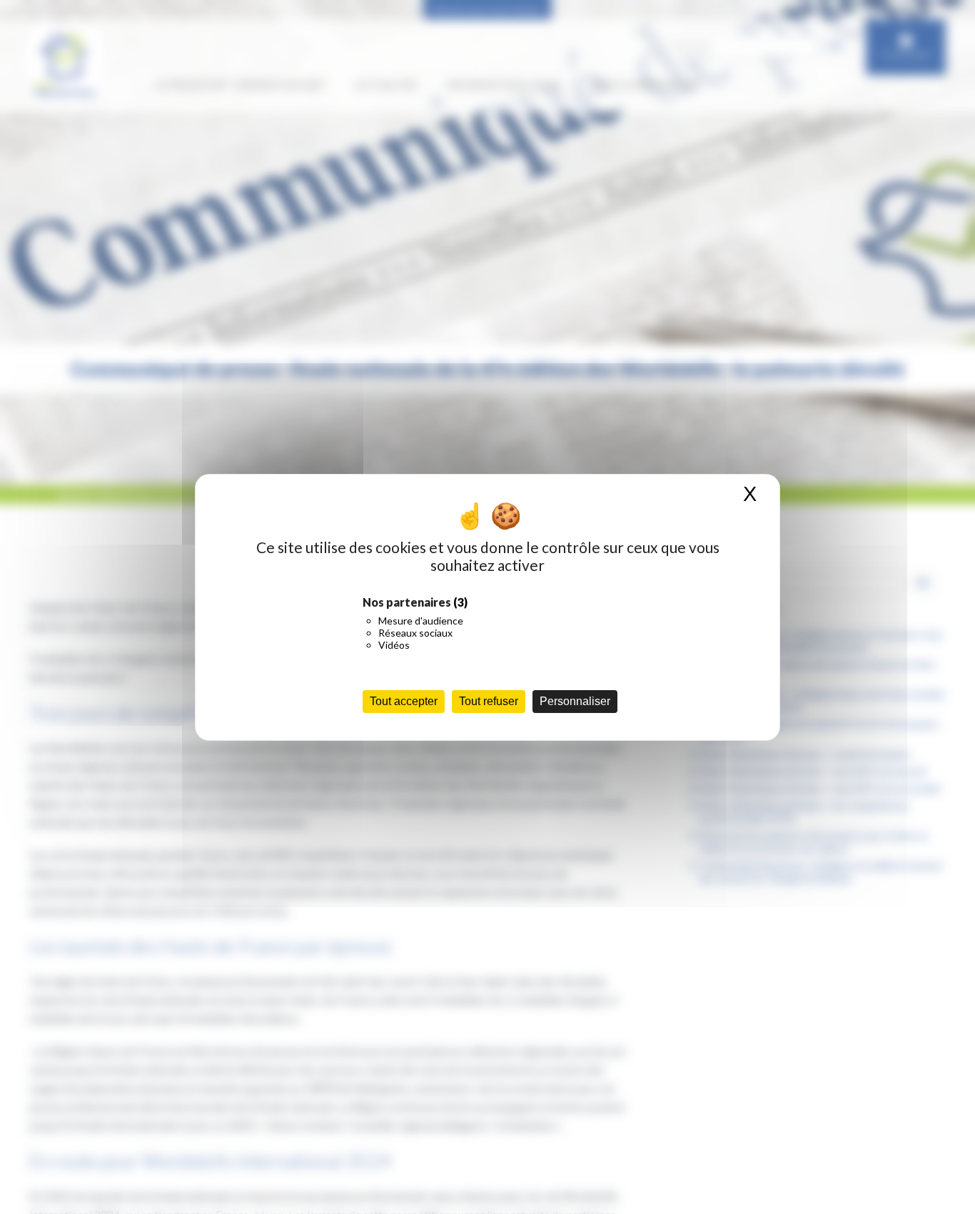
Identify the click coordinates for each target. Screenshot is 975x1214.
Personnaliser (575, 701)
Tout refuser (488, 701)
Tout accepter (404, 701)
